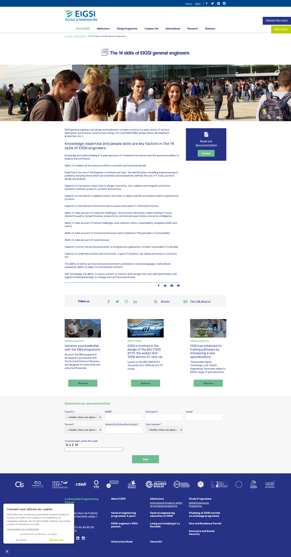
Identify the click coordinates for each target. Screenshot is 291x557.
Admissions (103, 28)
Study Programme (127, 28)
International (173, 28)
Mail (171, 285)
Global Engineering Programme (199, 505)
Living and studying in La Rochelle (165, 525)
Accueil (68, 36)
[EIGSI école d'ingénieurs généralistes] (145, 15)
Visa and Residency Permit (205, 523)
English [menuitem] (198, 3)
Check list (156, 541)
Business (210, 28)
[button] (7, 551)
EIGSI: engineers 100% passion (124, 525)
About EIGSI (82, 28)
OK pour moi (56, 540)
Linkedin (135, 301)
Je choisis (21, 540)
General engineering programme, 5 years (123, 514)
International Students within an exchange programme (166, 505)
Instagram (126, 301)
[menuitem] (188, 3)
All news (165, 301)
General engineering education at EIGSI (162, 514)
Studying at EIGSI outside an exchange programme (204, 514)
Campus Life (151, 28)
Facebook (158, 285)
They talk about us (200, 301)
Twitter (165, 285)
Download (206, 153)
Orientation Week (122, 541)
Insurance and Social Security (201, 533)
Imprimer (178, 285)
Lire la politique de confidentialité (23, 529)
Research (192, 28)
